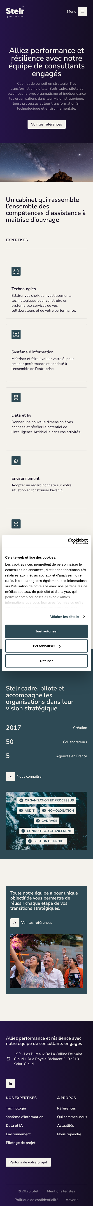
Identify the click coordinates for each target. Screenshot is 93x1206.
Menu (71, 11)
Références (66, 1108)
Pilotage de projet (20, 1142)
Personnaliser (44, 646)
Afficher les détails (64, 617)
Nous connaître (29, 776)
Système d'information (24, 1116)
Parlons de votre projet (28, 1162)
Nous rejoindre (69, 1134)
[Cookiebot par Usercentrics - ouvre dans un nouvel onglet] (68, 541)
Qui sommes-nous (72, 1116)
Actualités (65, 1125)
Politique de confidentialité (36, 1199)
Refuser (46, 661)
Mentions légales (61, 1191)
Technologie (16, 1108)
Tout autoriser (46, 631)
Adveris (72, 1199)
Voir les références (46, 124)
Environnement (18, 1134)
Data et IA (14, 1125)
